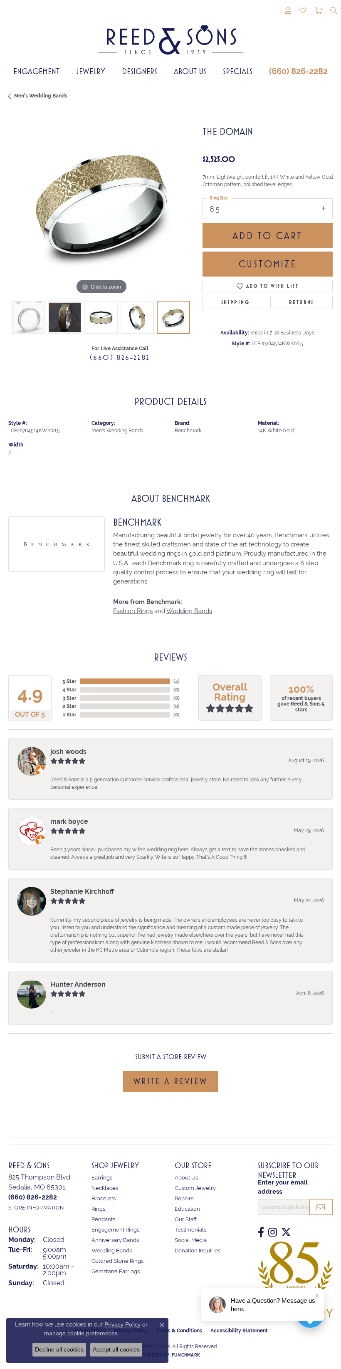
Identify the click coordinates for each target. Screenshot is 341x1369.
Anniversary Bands (115, 1240)
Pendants (103, 1219)
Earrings (101, 1177)
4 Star (69, 690)
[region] (101, 204)
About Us (190, 71)
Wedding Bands (189, 610)
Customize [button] (268, 264)
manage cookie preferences (81, 1333)
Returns (301, 302)
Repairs (184, 1198)
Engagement (36, 71)
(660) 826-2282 (298, 71)
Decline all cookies (59, 1349)
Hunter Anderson (78, 984)
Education (187, 1209)
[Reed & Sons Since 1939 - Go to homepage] (170, 31)
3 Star (69, 698)
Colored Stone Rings (117, 1261)
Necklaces (104, 1188)
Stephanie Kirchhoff (82, 891)
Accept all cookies (116, 1349)
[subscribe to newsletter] (321, 1207)
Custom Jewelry (195, 1188)
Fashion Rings (133, 610)
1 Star (70, 715)
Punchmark (186, 1355)
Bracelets (103, 1198)
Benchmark (188, 431)
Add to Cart (267, 236)
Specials (237, 71)
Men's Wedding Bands (40, 96)
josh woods (68, 752)
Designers (139, 71)
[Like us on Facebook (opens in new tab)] (261, 1232)
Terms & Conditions (179, 1331)
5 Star (69, 681)
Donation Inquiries (197, 1250)
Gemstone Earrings (115, 1271)
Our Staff (186, 1219)
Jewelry (90, 71)
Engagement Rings (115, 1230)
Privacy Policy (122, 1324)
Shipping (235, 302)
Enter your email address (283, 1187)
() (176, 681)
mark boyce (69, 821)
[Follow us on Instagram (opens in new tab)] (272, 1232)
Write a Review (170, 1081)
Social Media (191, 1240)
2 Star (69, 706)
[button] (288, 11)
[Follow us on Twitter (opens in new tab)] (286, 1232)
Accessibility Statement (239, 1331)
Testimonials (190, 1230)
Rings (98, 1209)
